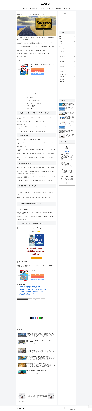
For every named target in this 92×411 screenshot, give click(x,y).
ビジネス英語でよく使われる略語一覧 (26, 293)
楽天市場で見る (37, 71)
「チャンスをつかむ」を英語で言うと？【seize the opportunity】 (32, 291)
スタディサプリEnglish (31, 105)
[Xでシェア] (31, 318)
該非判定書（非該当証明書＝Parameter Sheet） (28, 294)
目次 (35, 93)
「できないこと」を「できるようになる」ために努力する (36, 95)
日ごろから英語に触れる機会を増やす (33, 100)
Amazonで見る (37, 68)
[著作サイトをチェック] (65, 183)
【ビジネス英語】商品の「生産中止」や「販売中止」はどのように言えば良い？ (35, 287)
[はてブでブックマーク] (35, 318)
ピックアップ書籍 (30, 106)
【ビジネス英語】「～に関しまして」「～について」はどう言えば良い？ (33, 289)
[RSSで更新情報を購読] (68, 183)
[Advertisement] (36, 84)
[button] (42, 318)
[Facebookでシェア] (33, 318)
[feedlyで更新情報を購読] (67, 183)
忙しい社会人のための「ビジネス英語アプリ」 (35, 103)
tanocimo (67, 151)
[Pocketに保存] (38, 318)
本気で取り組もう (30, 97)
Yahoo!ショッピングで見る (37, 73)
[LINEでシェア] (40, 318)
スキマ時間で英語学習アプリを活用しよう (34, 102)
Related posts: (29, 108)
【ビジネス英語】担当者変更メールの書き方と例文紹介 (30, 286)
